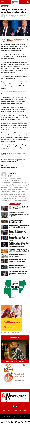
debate (19, 153)
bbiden (14, 153)
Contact (25, 410)
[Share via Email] (25, 422)
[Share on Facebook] (5, 422)
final (24, 153)
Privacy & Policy (18, 410)
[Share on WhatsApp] (2, 422)
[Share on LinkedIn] (12, 422)
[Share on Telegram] (15, 422)
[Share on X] (8, 422)
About (4, 410)
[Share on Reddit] (22, 422)
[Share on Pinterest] (19, 422)
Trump (4, 154)
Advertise (10, 410)
